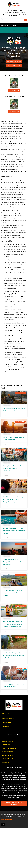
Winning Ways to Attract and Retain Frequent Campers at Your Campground (13, 468)
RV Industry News (7, 758)
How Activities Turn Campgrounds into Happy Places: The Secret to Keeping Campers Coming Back (13, 624)
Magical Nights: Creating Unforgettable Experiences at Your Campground (13, 562)
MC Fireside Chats (7, 751)
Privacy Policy (6, 714)
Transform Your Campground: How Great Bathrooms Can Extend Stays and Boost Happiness (13, 655)
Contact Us (5, 726)
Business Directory (7, 741)
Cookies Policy (6, 722)
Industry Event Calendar (9, 748)
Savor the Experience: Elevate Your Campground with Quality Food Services (13, 593)
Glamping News (6, 744)
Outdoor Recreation (8, 755)
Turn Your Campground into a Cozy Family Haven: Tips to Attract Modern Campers (14, 530)
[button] (14, 30)
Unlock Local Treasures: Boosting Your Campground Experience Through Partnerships (13, 499)
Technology (5, 762)
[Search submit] (25, 20)
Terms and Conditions (8, 718)
